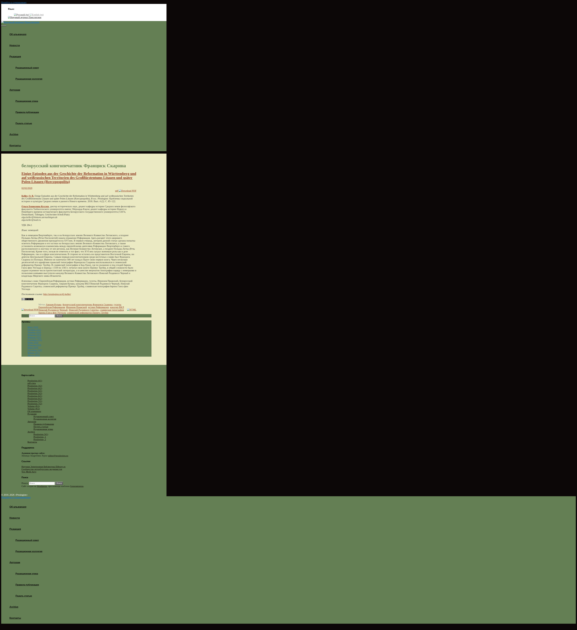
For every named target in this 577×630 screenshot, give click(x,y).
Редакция (15, 56)
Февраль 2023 (34, 337)
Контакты (15, 145)
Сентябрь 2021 (34, 340)
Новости (14, 45)
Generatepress (76, 486)
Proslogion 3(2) (34, 386)
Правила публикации (27, 112)
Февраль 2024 (34, 335)
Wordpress (42, 486)
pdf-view (31, 383)
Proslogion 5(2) (34, 393)
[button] (22, 56)
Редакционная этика (26, 101)
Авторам (14, 90)
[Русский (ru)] (21, 14)
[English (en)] (37, 14)
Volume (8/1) (33, 406)
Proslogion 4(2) (34, 388)
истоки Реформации (98, 307)
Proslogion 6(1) (34, 396)
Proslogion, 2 (40, 439)
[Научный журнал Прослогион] (24, 17)
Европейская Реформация (51, 307)
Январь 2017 (33, 353)
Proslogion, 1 (40, 437)
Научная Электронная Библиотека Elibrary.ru (43, 466)
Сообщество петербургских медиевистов (41, 469)
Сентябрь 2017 (34, 350)
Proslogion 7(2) (34, 403)
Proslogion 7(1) (34, 401)
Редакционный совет (27, 67)
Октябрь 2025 (34, 330)
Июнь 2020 (32, 342)
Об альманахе (17, 34)
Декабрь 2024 (34, 332)
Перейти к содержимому (14, 2)
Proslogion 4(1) (34, 380)
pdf (117, 191)
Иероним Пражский (76, 307)
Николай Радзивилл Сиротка (84, 310)
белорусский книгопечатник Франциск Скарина (88, 304)
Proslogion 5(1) (34, 391)
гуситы (117, 304)
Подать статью (23, 123)
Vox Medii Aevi (28, 472)
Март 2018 (32, 347)
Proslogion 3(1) (41, 434)
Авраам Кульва (53, 304)
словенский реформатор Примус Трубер (87, 312)
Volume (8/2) (33, 409)
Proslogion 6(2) (34, 398)
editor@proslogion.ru (58, 455)
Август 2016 (33, 355)
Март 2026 (32, 327)
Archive (13, 134)
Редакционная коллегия (28, 79)
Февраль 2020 (34, 345)
